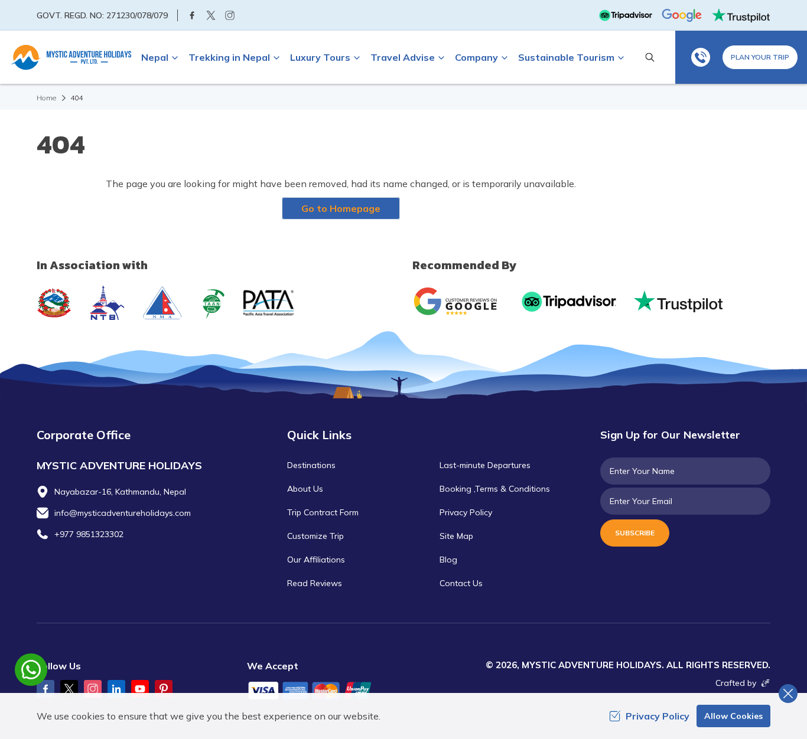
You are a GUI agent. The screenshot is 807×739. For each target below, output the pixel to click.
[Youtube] (140, 689)
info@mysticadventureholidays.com (122, 513)
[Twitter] (211, 15)
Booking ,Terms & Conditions (495, 488)
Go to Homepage (340, 208)
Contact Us (461, 583)
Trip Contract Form (323, 512)
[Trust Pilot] (740, 15)
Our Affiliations (316, 559)
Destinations (311, 465)
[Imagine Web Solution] (763, 683)
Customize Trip (315, 536)
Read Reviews (314, 583)
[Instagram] (230, 15)
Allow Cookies (733, 716)
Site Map (456, 536)
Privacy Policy (466, 512)
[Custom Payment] (321, 692)
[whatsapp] (31, 669)
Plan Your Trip (760, 57)
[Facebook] (192, 15)
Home (46, 97)
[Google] (682, 15)
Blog (448, 559)
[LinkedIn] (116, 689)
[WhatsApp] (701, 57)
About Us (305, 488)
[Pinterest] (164, 689)
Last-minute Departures (485, 465)
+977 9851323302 (88, 534)
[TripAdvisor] (625, 15)
